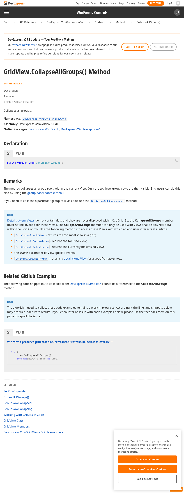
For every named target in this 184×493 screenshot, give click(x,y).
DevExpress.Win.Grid (43, 129)
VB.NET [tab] (20, 153)
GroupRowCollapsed (18, 403)
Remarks (9, 96)
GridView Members (17, 426)
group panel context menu (45, 193)
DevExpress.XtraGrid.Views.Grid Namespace (33, 432)
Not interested (163, 47)
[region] (147, 460)
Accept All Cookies (147, 459)
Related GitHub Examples (19, 102)
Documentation (108, 3)
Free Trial (155, 3)
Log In (170, 3)
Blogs (121, 3)
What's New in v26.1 (25, 45)
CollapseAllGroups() (148, 22)
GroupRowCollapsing (18, 409)
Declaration (11, 90)
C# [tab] (8, 153)
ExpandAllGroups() (16, 397)
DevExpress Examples (84, 284)
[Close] (177, 436)
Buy (78, 3)
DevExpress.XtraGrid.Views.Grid (65, 22)
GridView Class (14, 420)
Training (131, 3)
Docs (6, 22)
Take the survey (135, 47)
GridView (100, 22)
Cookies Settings (147, 479)
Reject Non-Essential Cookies (147, 469)
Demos (141, 3)
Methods (121, 22)
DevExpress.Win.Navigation (79, 129)
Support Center (90, 3)
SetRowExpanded (15, 391)
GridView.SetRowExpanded (107, 201)
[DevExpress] (15, 3)
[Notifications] (178, 3)
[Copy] (176, 160)
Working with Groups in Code (24, 415)
